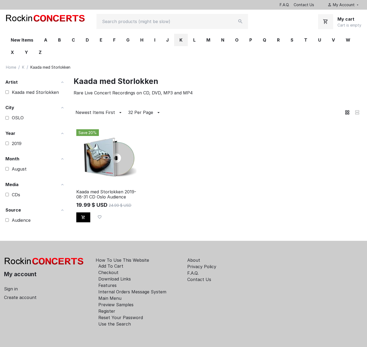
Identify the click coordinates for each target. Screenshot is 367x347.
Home (11, 67)
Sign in (11, 288)
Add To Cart (110, 266)
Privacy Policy (201, 266)
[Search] (240, 21)
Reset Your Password (120, 317)
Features (107, 285)
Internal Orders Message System (132, 291)
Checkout (108, 272)
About (193, 260)
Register (106, 311)
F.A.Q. (284, 4)
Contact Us (304, 4)
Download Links (114, 279)
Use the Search (114, 324)
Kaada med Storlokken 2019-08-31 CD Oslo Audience (106, 194)
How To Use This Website (122, 260)
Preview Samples (116, 304)
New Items (22, 40)
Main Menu (109, 298)
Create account (20, 297)
